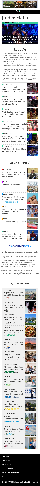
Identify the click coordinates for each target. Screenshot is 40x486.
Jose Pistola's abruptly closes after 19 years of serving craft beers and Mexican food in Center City (20, 65)
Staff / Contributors (10, 473)
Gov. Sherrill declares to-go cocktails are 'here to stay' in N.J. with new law (20, 54)
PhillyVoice (5, 11)
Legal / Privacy (8, 469)
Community (9, 401)
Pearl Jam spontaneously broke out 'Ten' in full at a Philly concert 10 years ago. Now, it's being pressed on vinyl (20, 59)
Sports (18, 11)
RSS (3, 477)
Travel (7, 327)
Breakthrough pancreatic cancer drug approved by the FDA (19, 253)
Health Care (9, 438)
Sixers (5, 231)
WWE (18, 23)
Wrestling (10, 23)
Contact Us (6, 465)
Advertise (6, 461)
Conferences (10, 389)
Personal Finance (12, 364)
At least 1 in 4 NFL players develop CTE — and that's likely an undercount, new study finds (18, 261)
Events (6, 182)
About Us (5, 457)
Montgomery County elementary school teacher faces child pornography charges (20, 70)
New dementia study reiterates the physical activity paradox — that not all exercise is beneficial (19, 270)
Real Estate (9, 315)
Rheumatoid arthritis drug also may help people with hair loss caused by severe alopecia (18, 257)
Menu (36, 12)
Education (7, 169)
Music (5, 206)
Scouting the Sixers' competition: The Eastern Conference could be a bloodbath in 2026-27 (19, 79)
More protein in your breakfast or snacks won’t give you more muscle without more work (20, 274)
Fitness (8, 290)
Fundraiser (9, 352)
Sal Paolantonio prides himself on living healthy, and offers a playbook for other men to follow (18, 265)
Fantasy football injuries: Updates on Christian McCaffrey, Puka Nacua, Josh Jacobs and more (20, 75)
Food (5, 219)
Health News (8, 194)
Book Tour (9, 302)
